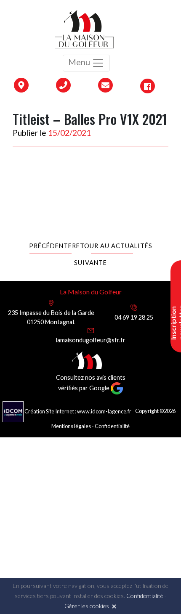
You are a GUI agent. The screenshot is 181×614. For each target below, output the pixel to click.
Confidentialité (112, 426)
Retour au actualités (112, 245)
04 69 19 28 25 (133, 317)
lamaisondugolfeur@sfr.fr (90, 340)
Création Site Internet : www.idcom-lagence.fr (78, 411)
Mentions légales (71, 426)
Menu (80, 62)
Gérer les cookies (86, 605)
